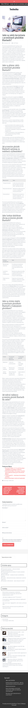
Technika (14, 9)
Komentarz (5, 507)
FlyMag (22, 703)
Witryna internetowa (7, 532)
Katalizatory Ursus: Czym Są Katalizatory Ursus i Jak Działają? (7, 490)
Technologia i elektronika (8, 480)
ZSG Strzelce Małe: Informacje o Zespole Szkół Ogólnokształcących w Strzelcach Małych (15, 472)
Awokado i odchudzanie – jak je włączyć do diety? (13, 580)
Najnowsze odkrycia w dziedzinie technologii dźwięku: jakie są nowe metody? (15, 661)
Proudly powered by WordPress (10, 703)
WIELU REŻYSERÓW (10, 680)
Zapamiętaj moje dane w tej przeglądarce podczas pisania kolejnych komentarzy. (12, 540)
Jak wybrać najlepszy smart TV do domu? (12, 597)
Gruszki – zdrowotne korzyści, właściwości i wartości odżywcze (15, 5)
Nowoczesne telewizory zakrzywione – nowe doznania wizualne (20, 490)
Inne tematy (5, 619)
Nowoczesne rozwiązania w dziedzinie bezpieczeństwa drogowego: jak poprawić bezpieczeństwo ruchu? (12, 594)
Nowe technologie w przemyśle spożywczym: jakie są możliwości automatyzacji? (13, 690)
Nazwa (4, 522)
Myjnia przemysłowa (10, 686)
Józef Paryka (15, 43)
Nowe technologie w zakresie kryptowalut (15, 478)
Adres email (5, 527)
